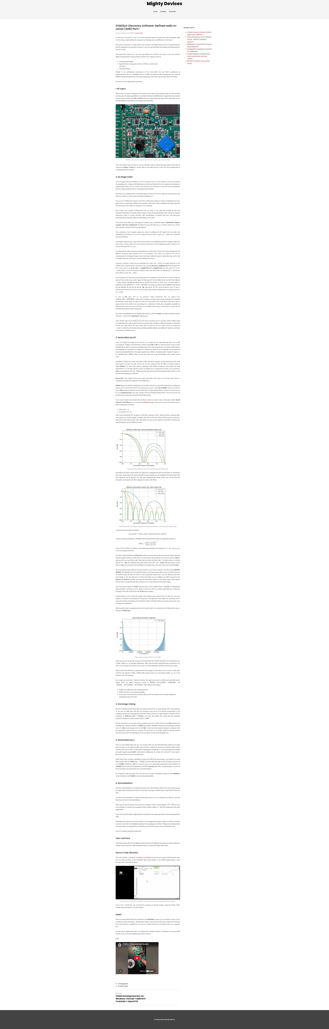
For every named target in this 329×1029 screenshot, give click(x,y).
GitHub (140, 857)
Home (155, 11)
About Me (172, 11)
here (142, 907)
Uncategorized (123, 984)
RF (118, 986)
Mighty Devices (164, 3)
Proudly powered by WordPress (164, 1019)
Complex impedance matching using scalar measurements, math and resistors (198, 56)
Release (149, 857)
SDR (121, 986)
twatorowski (139, 33)
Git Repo (163, 11)
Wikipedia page (148, 402)
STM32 (125, 986)
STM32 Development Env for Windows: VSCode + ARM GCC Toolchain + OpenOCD (199, 39)
